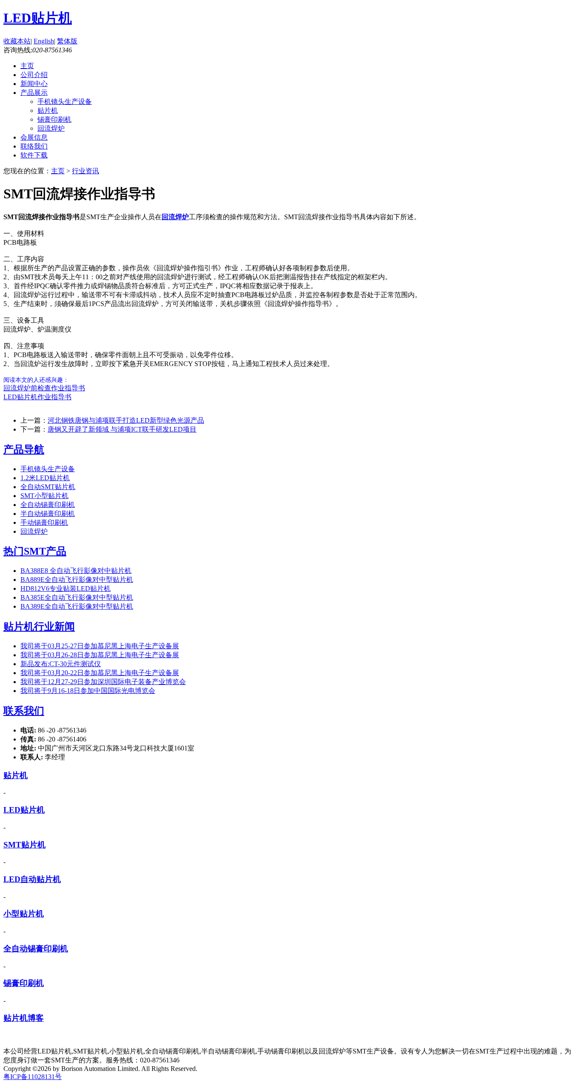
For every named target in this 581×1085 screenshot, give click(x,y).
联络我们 (34, 146)
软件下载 (34, 155)
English (44, 41)
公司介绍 (34, 74)
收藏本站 (17, 41)
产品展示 (34, 92)
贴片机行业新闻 (39, 626)
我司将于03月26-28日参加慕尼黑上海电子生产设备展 (99, 654)
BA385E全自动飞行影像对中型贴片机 (76, 597)
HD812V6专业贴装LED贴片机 (65, 588)
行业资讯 (85, 171)
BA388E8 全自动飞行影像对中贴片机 (75, 570)
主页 (27, 65)
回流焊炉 (51, 128)
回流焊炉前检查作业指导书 (44, 388)
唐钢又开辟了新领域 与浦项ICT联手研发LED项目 (122, 429)
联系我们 (23, 710)
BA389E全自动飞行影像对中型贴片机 (76, 606)
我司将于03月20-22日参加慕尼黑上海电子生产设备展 (99, 672)
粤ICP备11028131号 (32, 1076)
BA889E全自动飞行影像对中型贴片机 (76, 579)
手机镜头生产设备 (64, 101)
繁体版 (67, 41)
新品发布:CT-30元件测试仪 (60, 663)
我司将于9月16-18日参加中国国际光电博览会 (87, 690)
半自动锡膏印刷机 (47, 513)
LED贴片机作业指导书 (37, 397)
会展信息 (34, 137)
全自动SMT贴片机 (47, 486)
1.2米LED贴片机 (45, 477)
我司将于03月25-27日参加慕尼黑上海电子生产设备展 (99, 646)
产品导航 (23, 449)
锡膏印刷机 (54, 119)
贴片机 (47, 110)
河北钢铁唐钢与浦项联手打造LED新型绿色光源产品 (126, 420)
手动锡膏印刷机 (44, 522)
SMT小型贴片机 (44, 495)
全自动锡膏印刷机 (47, 504)
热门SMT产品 (34, 551)
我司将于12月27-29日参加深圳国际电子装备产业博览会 (103, 681)
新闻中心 (34, 83)
